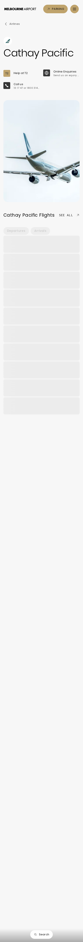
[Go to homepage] (20, 9)
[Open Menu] (74, 9)
